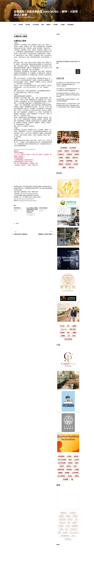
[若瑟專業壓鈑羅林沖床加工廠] (68, 298)
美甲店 (75, 466)
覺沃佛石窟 (68, 164)
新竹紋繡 (71, 61)
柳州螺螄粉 (65, 479)
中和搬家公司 (61, 154)
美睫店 (76, 462)
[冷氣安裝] (68, 401)
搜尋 (57, 67)
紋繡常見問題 (61, 469)
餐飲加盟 (67, 151)
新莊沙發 (70, 519)
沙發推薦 (77, 469)
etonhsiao (24, 34)
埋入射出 (62, 326)
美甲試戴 (76, 164)
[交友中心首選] (68, 360)
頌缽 (76, 160)
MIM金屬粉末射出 (65, 535)
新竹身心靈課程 (75, 151)
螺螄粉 (64, 167)
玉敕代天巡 (71, 167)
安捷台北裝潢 (72, 329)
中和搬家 (60, 151)
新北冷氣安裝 (62, 519)
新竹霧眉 (56, 24)
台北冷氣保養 (36, 24)
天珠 (69, 335)
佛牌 (69, 522)
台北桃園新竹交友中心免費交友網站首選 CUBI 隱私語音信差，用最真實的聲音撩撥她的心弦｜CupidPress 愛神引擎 (68, 84)
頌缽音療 (70, 462)
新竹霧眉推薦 (66, 61)
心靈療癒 (74, 326)
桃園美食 (68, 157)
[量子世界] (68, 443)
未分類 (17, 223)
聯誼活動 (76, 456)
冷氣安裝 (21, 24)
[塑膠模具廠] (68, 259)
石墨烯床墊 (69, 154)
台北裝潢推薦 (75, 472)
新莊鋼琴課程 (61, 456)
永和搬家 (61, 157)
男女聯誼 (69, 456)
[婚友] (68, 282)
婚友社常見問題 (68, 339)
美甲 (67, 529)
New (15, 24)
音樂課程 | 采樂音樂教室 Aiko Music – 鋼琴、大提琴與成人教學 (46, 13)
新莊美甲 (76, 61)
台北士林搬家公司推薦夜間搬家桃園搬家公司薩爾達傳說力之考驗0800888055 (32, 210)
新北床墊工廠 (73, 529)
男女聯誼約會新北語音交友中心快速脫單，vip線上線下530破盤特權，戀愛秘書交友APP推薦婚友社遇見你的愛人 (68, 94)
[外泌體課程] (68, 137)
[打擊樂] (68, 202)
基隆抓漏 (61, 164)
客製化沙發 (75, 157)
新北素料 (65, 532)
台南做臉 (61, 160)
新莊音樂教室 (70, 24)
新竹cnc (74, 535)
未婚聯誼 (63, 335)
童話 (68, 332)
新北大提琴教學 (61, 476)
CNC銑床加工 (73, 512)
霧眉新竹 (49, 24)
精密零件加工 (64, 512)
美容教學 (77, 154)
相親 (59, 532)
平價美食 (77, 476)
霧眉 (43, 24)
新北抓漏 (28, 24)
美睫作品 (69, 466)
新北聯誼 (70, 476)
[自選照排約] (68, 236)
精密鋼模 (67, 472)
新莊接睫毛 (69, 469)
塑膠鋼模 (60, 472)
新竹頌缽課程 (64, 147)
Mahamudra (64, 329)
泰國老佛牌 (74, 525)
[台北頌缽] (68, 422)
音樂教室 (61, 516)
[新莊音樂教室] (68, 380)
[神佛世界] (68, 188)
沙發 (76, 519)
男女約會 (77, 459)
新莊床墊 (75, 516)
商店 (68, 326)
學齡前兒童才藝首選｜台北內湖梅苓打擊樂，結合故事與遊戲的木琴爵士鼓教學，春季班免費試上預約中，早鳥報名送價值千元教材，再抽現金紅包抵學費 (68, 105)
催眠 (72, 479)
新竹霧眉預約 (59, 61)
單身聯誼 (62, 332)
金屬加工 (68, 516)
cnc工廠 (68, 525)
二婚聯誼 (74, 332)
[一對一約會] (68, 216)
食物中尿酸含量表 (43, 207)
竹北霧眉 (63, 24)
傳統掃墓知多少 (17, 207)
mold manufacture (74, 532)
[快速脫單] (68, 312)
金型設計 (75, 522)
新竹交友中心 (68, 538)
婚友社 (74, 335)
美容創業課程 (69, 160)
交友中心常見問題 (62, 459)
